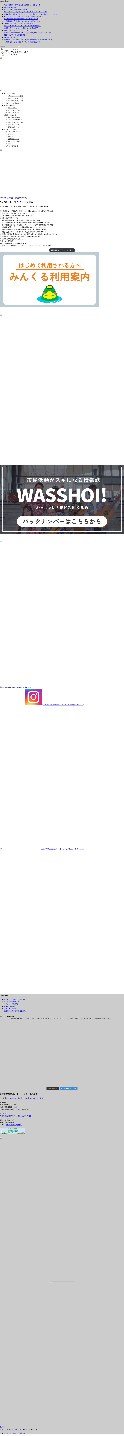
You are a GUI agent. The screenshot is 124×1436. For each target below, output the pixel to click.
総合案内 (10, 134)
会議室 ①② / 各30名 (13, 124)
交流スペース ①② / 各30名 (15, 122)
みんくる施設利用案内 (14, 117)
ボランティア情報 (10, 1008)
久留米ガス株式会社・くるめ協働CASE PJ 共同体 (25, 1098)
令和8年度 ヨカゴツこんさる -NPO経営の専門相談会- (22, 26)
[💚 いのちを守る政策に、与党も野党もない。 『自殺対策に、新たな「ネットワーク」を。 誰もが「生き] (31, 1031)
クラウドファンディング (15, 110)
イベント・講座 (9, 93)
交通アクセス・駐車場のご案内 (15, 1011)
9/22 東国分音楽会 (10, 7)
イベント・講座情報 (11, 1004)
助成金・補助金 (9, 105)
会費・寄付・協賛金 (13, 112)
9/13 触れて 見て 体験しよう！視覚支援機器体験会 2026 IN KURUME (28, 39)
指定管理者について (13, 139)
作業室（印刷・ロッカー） (15, 127)
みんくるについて (10, 129)
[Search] (19, 46)
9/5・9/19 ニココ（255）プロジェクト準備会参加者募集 (23, 16)
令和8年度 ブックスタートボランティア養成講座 (21, 28)
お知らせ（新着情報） (11, 146)
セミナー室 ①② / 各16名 (15, 120)
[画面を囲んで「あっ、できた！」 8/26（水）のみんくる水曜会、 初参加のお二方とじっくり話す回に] (31, 1068)
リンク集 (10, 144)
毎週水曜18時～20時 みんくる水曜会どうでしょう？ (22, 5)
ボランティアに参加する (12, 103)
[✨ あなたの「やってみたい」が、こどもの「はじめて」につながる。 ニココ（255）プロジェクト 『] (93, 1036)
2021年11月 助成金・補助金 (9, 198)
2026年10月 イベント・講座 (16, 101)
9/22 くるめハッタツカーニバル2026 (16, 30)
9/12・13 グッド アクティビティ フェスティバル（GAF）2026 (25, 12)
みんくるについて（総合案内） (15, 999)
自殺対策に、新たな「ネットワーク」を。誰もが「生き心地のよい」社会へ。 (31, 14)
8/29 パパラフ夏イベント (12, 37)
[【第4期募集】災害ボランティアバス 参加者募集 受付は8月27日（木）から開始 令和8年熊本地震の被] (93, 1063)
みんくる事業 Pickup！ (14, 131)
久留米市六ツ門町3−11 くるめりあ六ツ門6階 (15, 1116)
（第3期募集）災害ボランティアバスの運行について (22, 42)
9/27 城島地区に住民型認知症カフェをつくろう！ (21, 19)
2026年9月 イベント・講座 (15, 98)
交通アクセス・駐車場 (14, 141)
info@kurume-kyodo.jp (14, 1125)
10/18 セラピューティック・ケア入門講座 (18, 23)
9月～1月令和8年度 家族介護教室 (15, 9)
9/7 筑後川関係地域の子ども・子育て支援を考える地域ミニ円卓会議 (27, 33)
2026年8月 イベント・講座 (15, 96)
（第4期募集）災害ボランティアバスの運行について (22, 21)
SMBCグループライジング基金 (62, 250)
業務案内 (10, 136)
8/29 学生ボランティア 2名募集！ (15, 35)
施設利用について (10, 115)
